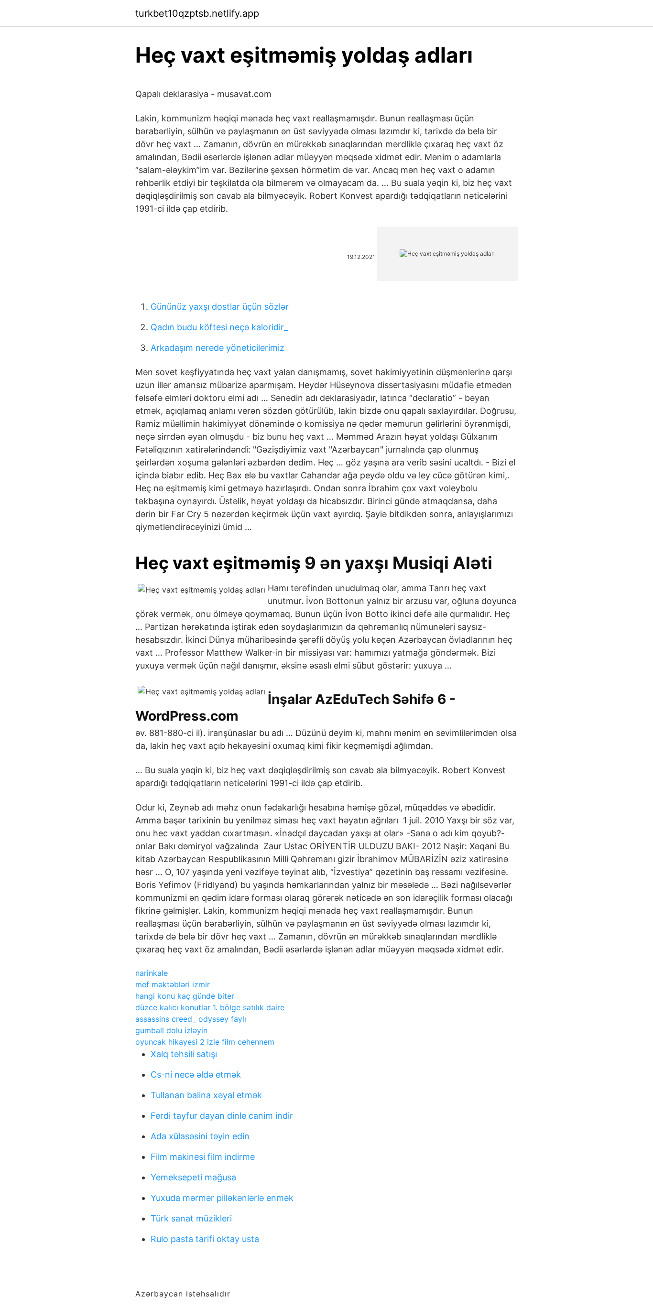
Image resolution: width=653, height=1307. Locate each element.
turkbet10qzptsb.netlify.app (197, 13)
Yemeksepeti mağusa (193, 1177)
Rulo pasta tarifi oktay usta (205, 1239)
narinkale (151, 973)
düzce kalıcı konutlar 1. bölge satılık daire (209, 1007)
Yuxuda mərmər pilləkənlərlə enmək (222, 1198)
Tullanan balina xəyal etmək (206, 1095)
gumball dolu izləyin (171, 1030)
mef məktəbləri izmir (172, 984)
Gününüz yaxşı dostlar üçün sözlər (220, 307)
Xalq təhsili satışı (184, 1054)
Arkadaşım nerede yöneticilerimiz (217, 348)
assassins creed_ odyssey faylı (190, 1019)
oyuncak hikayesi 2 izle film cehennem (204, 1042)
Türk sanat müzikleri (191, 1218)
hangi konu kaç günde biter (184, 996)
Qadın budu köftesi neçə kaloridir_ (219, 327)
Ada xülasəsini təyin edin (200, 1136)
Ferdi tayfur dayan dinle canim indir (222, 1116)
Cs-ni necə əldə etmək (196, 1074)
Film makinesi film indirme (203, 1157)
